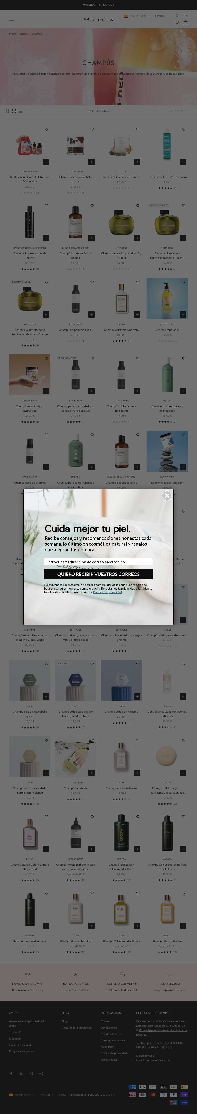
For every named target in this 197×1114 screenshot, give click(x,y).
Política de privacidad (107, 592)
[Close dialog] (167, 495)
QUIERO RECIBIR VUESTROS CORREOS (98, 574)
